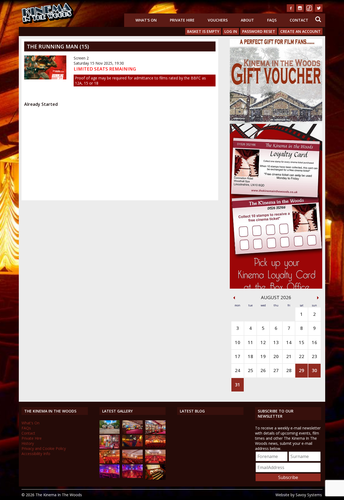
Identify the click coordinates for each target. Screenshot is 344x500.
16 (314, 342)
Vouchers (218, 20)
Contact (299, 20)
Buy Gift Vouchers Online (274, 42)
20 (276, 356)
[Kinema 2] (132, 461)
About (247, 20)
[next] (317, 298)
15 (301, 342)
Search (318, 16)
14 (289, 342)
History (28, 443)
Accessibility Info (36, 453)
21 (289, 356)
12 (263, 342)
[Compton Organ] (155, 478)
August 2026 (276, 297)
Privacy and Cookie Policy (44, 448)
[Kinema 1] (132, 444)
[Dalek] (109, 447)
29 (301, 370)
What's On (146, 20)
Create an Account (300, 31)
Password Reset (258, 31)
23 (314, 356)
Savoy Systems (309, 494)
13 (276, 342)
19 (263, 356)
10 (237, 342)
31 (237, 385)
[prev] (234, 298)
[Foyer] (132, 432)
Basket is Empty (203, 31)
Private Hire (182, 20)
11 (250, 342)
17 (237, 356)
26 (263, 370)
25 (250, 370)
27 (276, 370)
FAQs (272, 20)
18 (250, 356)
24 (237, 370)
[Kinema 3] (109, 476)
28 (289, 370)
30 (314, 370)
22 (301, 356)
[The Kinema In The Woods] (109, 432)
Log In (230, 31)
